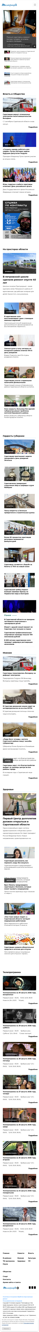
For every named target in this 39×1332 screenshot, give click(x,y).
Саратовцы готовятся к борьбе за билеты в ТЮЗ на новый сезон (18, 565)
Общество (7, 1271)
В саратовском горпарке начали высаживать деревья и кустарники (20, 67)
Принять (6, 1328)
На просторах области (15, 249)
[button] (34, 13)
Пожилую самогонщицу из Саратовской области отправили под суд (22, 52)
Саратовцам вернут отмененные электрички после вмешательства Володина (17, 83)
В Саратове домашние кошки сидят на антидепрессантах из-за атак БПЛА (19, 707)
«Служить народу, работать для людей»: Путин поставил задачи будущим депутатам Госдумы (16, 151)
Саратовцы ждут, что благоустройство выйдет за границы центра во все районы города (19, 767)
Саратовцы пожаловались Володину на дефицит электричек (19, 674)
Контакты (7, 1279)
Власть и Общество (14, 94)
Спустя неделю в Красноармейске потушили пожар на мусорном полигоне (17, 74)
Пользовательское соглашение (12, 1301)
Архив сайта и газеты (12, 1282)
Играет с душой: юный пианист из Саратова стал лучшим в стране (18, 628)
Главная (6, 1253)
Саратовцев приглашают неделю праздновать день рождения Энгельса (18, 458)
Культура (32, 1258)
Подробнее (33, 127)
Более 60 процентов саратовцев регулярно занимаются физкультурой (17, 539)
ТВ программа (9, 1261)
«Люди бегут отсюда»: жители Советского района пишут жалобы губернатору (17, 741)
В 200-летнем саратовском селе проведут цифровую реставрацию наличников (18, 642)
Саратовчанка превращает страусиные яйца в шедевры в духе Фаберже (19, 485)
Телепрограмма (12, 972)
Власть (31, 1253)
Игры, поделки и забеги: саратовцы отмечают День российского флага (17, 185)
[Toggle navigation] (35, 5)
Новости (20, 1253)
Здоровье (8, 789)
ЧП (29, 1261)
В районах (7, 1258)
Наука (5, 1264)
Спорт (5, 1276)
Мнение (7, 653)
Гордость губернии (13, 436)
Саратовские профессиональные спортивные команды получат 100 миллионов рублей (18, 635)
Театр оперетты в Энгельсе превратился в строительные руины (19, 512)
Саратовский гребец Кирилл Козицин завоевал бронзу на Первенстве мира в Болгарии (16, 592)
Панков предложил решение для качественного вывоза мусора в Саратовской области (17, 59)
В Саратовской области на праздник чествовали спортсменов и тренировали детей (19, 621)
